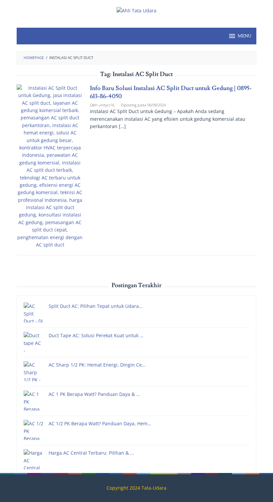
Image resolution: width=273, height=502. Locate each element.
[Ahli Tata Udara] (136, 10)
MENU (244, 36)
